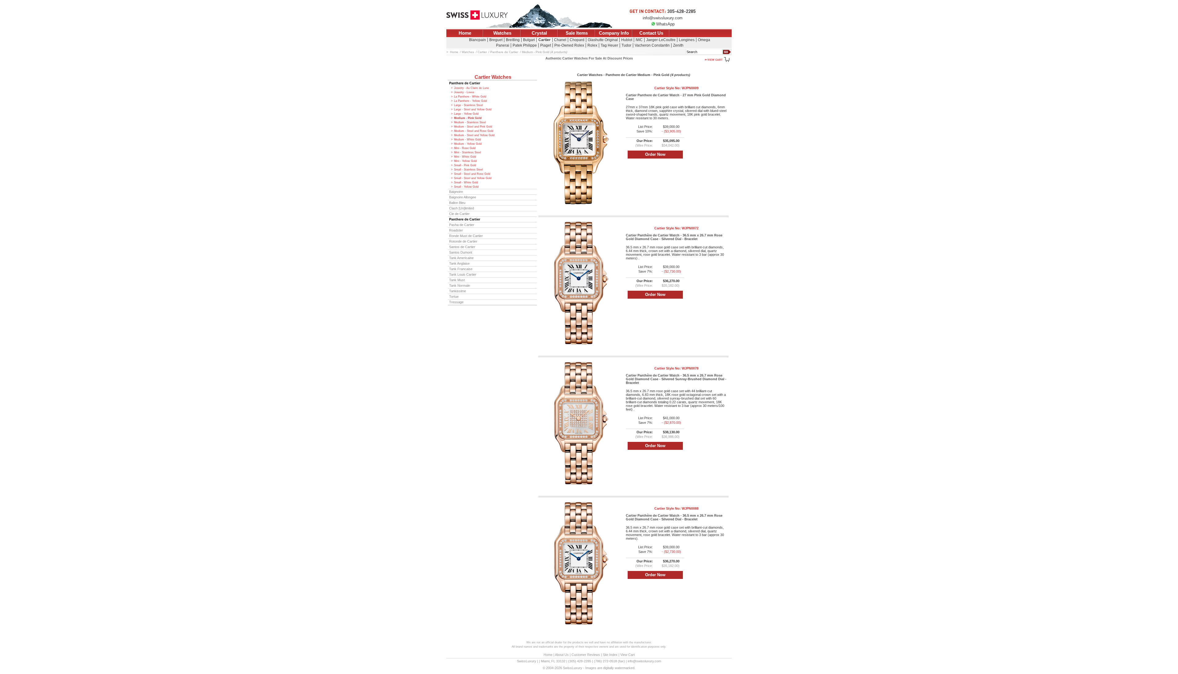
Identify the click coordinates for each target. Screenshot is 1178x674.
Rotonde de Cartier (463, 241)
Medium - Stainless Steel (470, 122)
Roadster (456, 230)
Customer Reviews (586, 655)
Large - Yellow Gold (466, 113)
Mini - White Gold (465, 156)
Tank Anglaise (459, 263)
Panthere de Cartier (464, 83)
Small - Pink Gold (465, 165)
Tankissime (457, 291)
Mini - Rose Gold (464, 148)
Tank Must (457, 280)
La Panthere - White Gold (470, 96)
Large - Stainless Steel (468, 105)
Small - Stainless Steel (468, 169)
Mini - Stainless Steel (467, 152)
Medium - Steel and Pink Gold (473, 126)
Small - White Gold (466, 182)
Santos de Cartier (462, 247)
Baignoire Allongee (462, 197)
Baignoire (456, 191)
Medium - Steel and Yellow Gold (474, 135)
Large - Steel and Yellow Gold (472, 109)
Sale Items (577, 33)
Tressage (456, 302)
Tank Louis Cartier (462, 274)
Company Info (614, 33)
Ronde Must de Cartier (466, 236)
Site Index (610, 655)
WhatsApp (665, 24)
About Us (562, 655)
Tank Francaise (460, 269)
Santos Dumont (460, 252)
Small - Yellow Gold (466, 186)
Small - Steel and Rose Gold (472, 173)
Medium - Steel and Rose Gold (473, 130)
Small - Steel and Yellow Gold (472, 178)
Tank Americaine (461, 258)
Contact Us (651, 33)
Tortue (454, 296)
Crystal (539, 33)
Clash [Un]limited (461, 208)
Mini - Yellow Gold (465, 161)
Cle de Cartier (459, 214)
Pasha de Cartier (461, 225)
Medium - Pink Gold (468, 118)
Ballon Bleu (457, 203)
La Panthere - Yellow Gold (470, 100)
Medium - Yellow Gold (468, 143)
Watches (502, 33)
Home (465, 33)
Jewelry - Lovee (464, 92)
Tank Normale (459, 285)
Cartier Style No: (676, 88)
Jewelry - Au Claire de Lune (471, 88)
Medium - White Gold (467, 139)
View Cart (627, 655)
